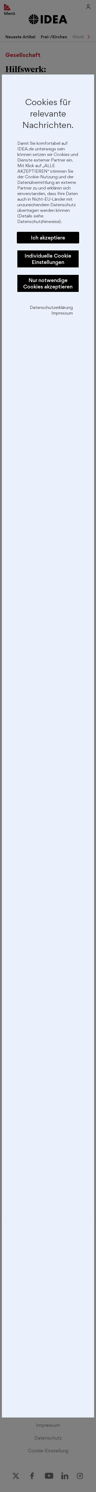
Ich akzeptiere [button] (48, 237)
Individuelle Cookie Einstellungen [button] (48, 259)
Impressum (62, 314)
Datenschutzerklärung (51, 308)
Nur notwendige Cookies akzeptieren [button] (48, 283)
